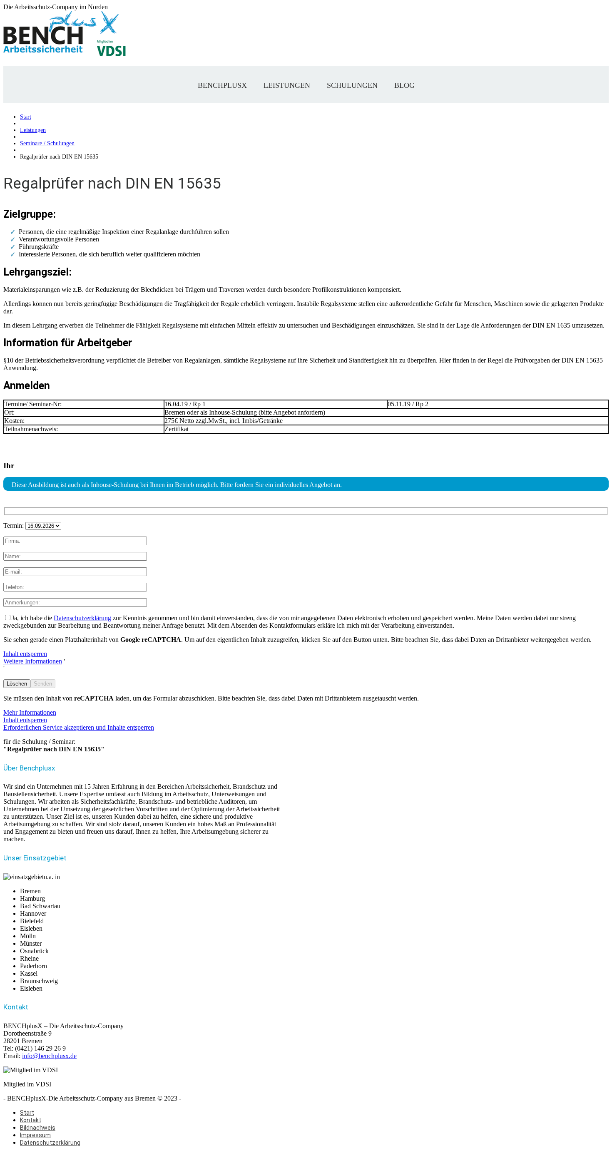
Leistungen (287, 85)
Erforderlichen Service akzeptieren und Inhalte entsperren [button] (78, 727)
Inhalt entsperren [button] (25, 653)
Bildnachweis (37, 1127)
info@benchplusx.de (49, 1055)
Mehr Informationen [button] (29, 712)
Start (25, 117)
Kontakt (30, 1120)
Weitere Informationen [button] (32, 661)
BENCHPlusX (222, 85)
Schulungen (352, 85)
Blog (404, 85)
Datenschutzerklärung (82, 617)
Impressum (35, 1135)
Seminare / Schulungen (47, 143)
